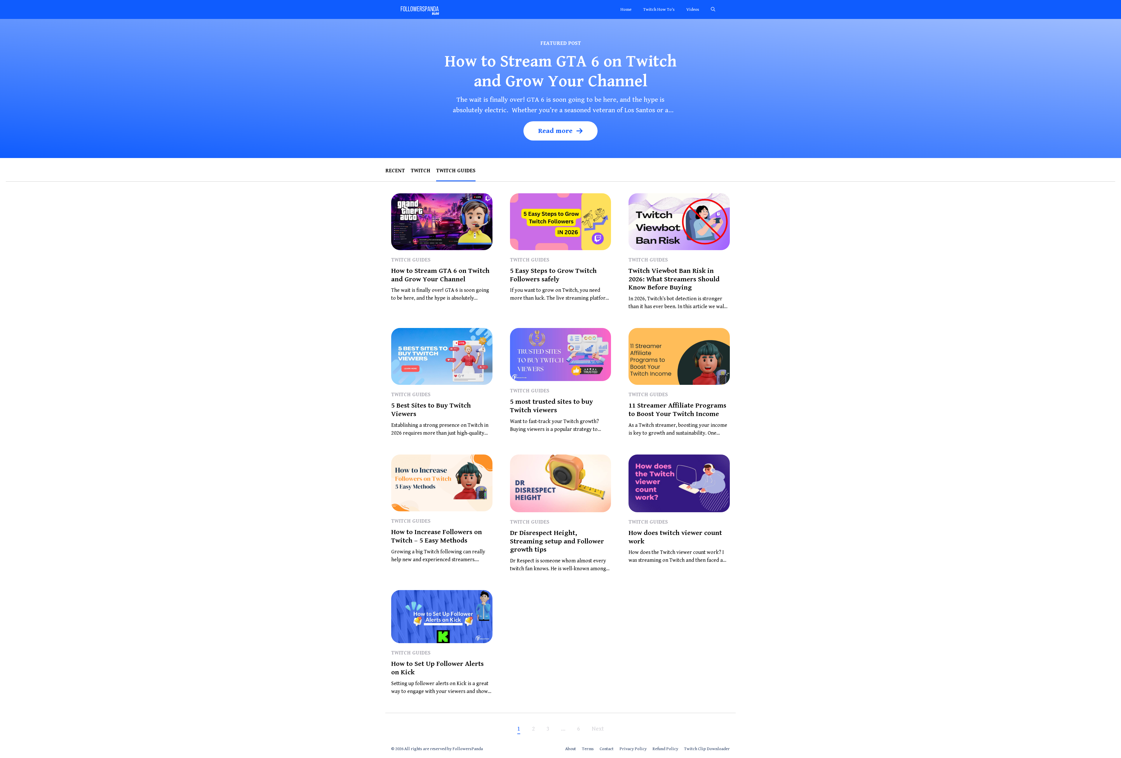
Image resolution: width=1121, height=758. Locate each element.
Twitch (420, 171)
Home (625, 9)
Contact (607, 748)
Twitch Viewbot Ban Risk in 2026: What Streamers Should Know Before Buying (674, 279)
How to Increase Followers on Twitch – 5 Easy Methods (436, 536)
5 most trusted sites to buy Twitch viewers (551, 406)
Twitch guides (456, 171)
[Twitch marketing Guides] (419, 9)
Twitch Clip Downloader (707, 748)
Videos (692, 9)
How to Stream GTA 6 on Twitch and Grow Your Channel (440, 275)
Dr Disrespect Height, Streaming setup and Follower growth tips (557, 541)
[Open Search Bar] (713, 9)
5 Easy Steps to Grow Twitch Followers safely (553, 275)
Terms (588, 748)
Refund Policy (665, 748)
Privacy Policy (633, 748)
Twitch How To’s (659, 9)
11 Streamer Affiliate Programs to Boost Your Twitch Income (677, 409)
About (570, 748)
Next (598, 729)
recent (395, 171)
